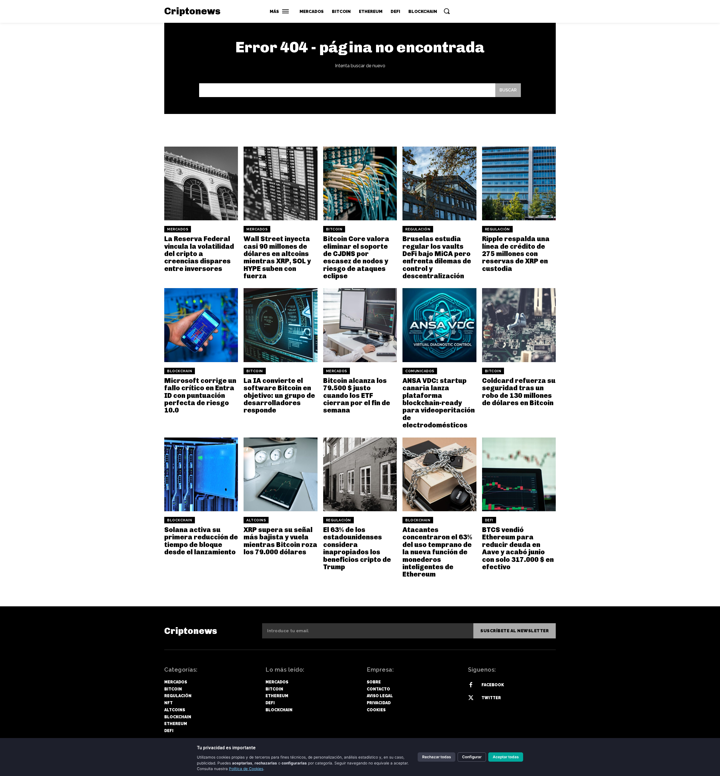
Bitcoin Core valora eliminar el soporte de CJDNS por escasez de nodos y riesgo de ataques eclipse (356, 257)
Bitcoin (334, 229)
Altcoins (256, 520)
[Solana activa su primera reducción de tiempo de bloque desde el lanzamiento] (201, 474)
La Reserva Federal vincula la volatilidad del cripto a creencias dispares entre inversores (199, 254)
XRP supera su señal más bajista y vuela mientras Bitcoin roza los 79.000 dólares (280, 541)
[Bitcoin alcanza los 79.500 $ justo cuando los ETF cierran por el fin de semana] (360, 325)
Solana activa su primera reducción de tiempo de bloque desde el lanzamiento (201, 541)
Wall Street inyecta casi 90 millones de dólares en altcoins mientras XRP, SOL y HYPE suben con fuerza (277, 257)
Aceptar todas (506, 757)
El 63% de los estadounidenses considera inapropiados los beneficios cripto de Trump (357, 548)
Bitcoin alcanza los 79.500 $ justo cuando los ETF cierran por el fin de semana (356, 395)
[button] (446, 11)
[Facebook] (471, 685)
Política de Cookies (246, 768)
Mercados (177, 229)
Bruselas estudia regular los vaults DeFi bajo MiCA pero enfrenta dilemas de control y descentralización (436, 257)
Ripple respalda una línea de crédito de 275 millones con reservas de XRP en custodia (516, 254)
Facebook (493, 685)
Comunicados (419, 371)
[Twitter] (471, 698)
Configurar (472, 757)
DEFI (489, 520)
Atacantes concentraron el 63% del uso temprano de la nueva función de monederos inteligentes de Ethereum (437, 552)
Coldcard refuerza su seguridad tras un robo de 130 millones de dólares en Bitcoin (518, 391)
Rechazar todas (436, 757)
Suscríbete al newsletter (514, 630)
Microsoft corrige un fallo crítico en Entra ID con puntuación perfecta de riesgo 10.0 (200, 395)
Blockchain (179, 371)
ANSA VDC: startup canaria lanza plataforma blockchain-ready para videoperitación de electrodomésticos (438, 402)
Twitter (491, 698)
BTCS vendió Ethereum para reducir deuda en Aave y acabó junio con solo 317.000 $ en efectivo (518, 548)
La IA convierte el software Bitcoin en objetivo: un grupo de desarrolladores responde (279, 395)
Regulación (417, 229)
